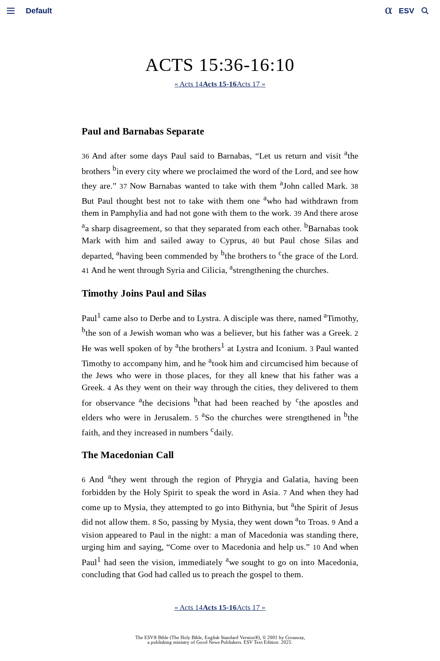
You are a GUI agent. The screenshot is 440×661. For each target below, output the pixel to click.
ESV (406, 10)
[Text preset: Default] (39, 10)
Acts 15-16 (220, 84)
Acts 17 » (251, 84)
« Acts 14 (188, 84)
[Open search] (425, 10)
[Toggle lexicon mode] (389, 10)
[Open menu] (10, 10)
